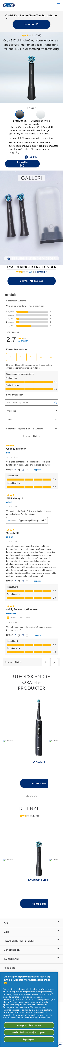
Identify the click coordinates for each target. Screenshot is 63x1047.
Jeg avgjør (29, 1039)
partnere (50, 989)
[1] (28, 796)
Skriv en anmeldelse (31, 281)
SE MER (31, 156)
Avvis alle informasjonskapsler (29, 1032)
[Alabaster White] (40, 114)
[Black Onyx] (19, 114)
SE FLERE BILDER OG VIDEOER (34, 258)
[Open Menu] (58, 4)
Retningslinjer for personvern (16, 1007)
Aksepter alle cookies (29, 1025)
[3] (35, 796)
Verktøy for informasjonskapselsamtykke (34, 1015)
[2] (31, 796)
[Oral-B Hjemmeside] (9, 5)
